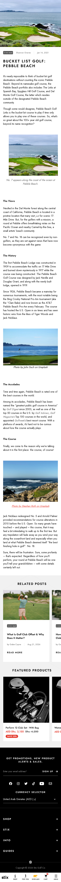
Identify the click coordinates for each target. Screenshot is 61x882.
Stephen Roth (29, 506)
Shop (7, 819)
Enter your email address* (13, 778)
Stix (6, 829)
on (38, 506)
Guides (8, 851)
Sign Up (47, 771)
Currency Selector (31, 792)
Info (7, 840)
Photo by (17, 506)
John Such (29, 367)
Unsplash (43, 367)
